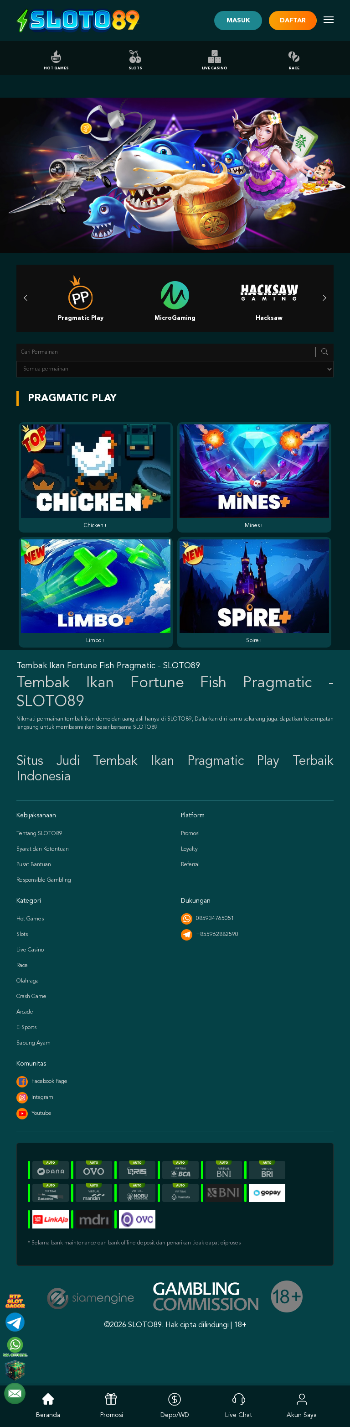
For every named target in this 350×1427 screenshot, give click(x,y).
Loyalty (189, 849)
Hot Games (56, 68)
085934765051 (215, 918)
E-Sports (26, 1027)
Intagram (42, 1097)
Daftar (293, 20)
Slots (135, 68)
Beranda (48, 1415)
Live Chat (238, 1415)
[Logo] (78, 20)
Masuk (238, 20)
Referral (190, 865)
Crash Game (31, 996)
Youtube (41, 1113)
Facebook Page (49, 1081)
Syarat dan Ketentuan (42, 849)
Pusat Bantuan (33, 865)
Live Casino (214, 68)
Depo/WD (174, 1415)
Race (294, 68)
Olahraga (27, 981)
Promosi (190, 833)
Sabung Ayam (33, 1043)
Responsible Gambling (43, 880)
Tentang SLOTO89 (39, 833)
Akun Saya (302, 1415)
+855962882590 (217, 934)
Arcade (24, 1012)
